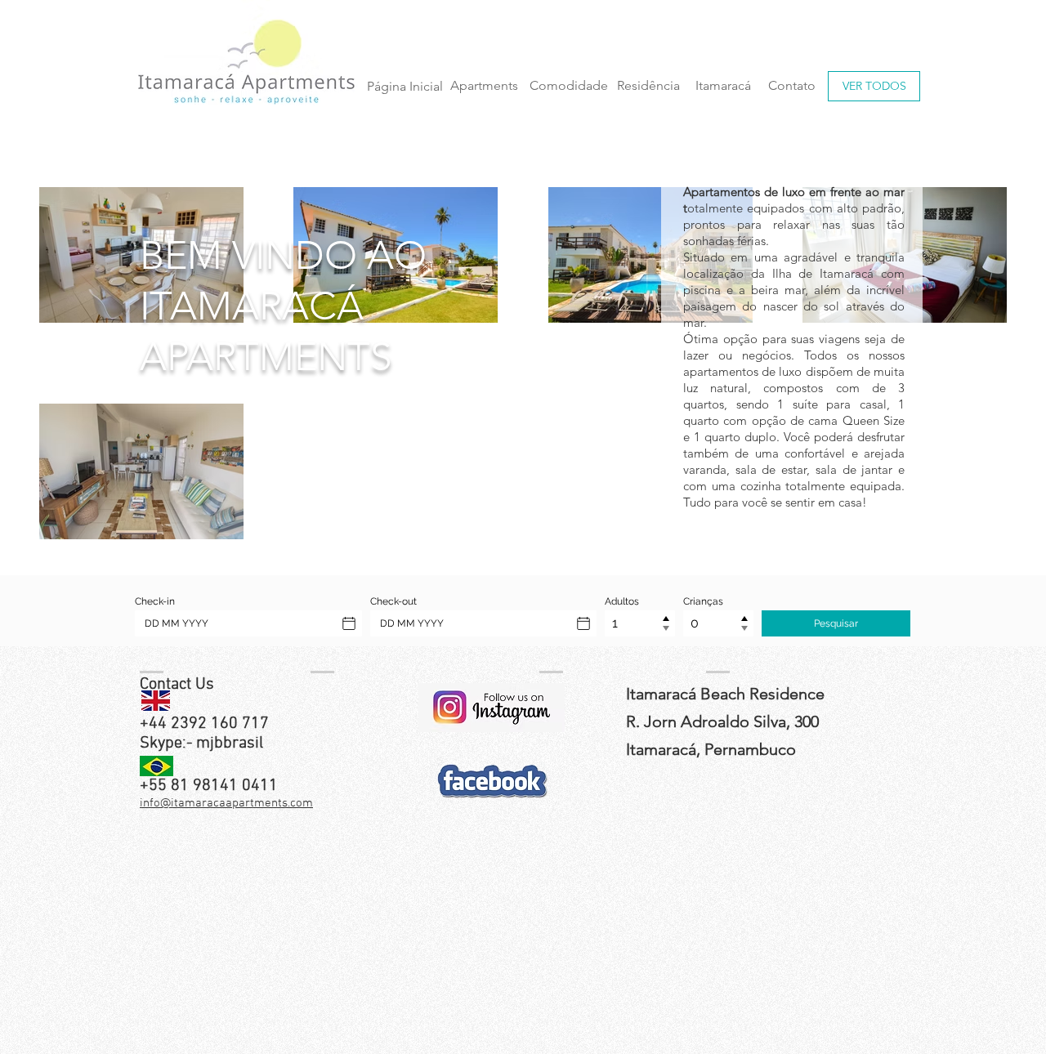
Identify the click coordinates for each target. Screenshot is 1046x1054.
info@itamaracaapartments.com (226, 803)
